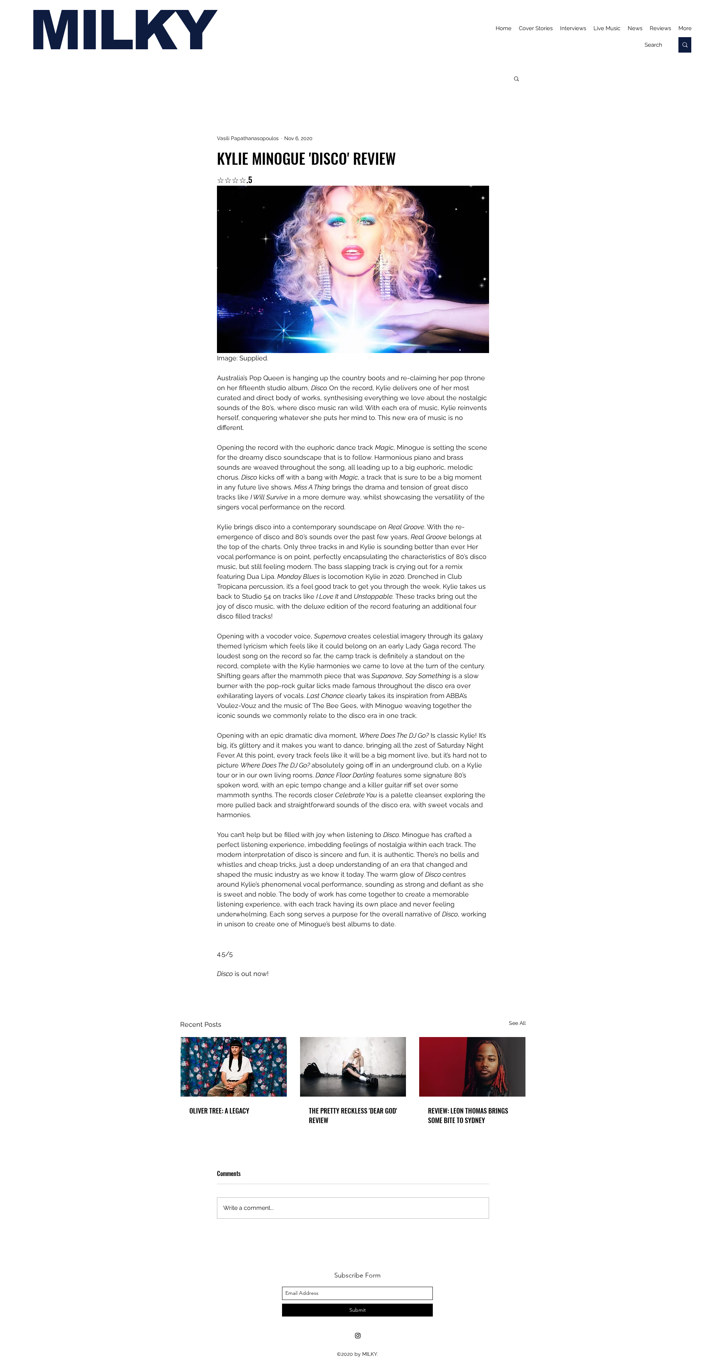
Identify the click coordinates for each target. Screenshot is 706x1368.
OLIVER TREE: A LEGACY (219, 1110)
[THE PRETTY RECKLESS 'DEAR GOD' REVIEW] (353, 1067)
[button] (516, 78)
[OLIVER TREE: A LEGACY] (234, 1067)
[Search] (684, 45)
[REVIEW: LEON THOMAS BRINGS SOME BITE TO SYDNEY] (472, 1067)
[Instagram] (357, 1335)
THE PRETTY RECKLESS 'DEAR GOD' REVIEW (353, 1115)
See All (517, 1023)
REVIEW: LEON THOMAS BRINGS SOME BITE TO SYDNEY (468, 1115)
